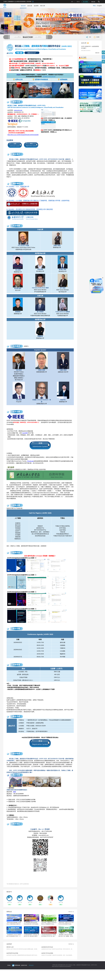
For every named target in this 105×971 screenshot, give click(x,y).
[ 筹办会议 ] (31, 965)
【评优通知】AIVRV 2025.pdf (48, 76)
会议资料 (36, 5)
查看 (14, 791)
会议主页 (23, 5)
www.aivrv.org (18, 110)
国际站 (78, 1)
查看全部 (97, 52)
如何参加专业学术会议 (47, 947)
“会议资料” (25, 433)
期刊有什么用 (10, 947)
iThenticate (30, 461)
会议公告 (29, 5)
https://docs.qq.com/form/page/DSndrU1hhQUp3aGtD (23, 134)
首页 (72, 1)
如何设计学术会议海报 (47, 953)
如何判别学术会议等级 (12, 953)
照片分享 (42, 5)
